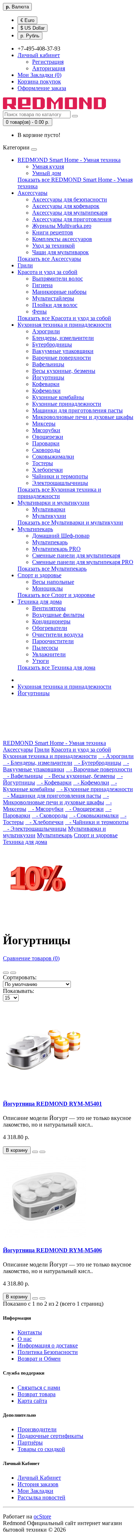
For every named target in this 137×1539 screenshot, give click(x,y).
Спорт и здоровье (39, 575)
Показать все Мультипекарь (52, 568)
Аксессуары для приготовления (71, 219)
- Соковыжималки (94, 815)
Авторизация (48, 68)
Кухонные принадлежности (66, 404)
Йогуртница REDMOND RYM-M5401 (52, 1104)
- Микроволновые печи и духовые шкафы (56, 799)
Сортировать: (20, 977)
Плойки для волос (54, 305)
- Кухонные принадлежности (94, 789)
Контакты (30, 1332)
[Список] (6, 973)
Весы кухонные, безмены (63, 371)
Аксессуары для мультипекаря (69, 212)
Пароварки (46, 443)
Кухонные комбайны (58, 397)
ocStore (42, 1516)
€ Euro (27, 20)
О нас (25, 1339)
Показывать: (18, 991)
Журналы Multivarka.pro (61, 226)
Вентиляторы (49, 608)
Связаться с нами (39, 1387)
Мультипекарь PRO (56, 549)
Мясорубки (46, 430)
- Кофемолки (91, 782)
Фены (39, 311)
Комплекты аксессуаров (62, 239)
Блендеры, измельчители (63, 338)
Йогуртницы (48, 377)
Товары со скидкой (41, 1449)
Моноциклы (47, 588)
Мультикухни (49, 516)
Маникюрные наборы (59, 292)
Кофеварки (46, 384)
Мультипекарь (35, 529)
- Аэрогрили (116, 756)
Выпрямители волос (57, 278)
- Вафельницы (23, 776)
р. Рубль (29, 35)
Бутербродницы (52, 344)
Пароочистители (53, 641)
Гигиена (42, 285)
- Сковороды (50, 815)
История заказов (38, 1484)
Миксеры (44, 423)
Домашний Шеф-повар (61, 536)
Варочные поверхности (61, 358)
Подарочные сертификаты (50, 1436)
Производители (37, 1429)
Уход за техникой (53, 245)
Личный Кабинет (39, 1478)
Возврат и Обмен (39, 1359)
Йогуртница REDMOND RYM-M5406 (52, 1250)
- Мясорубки (46, 809)
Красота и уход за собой (47, 272)
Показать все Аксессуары (49, 259)
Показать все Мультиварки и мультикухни (70, 522)
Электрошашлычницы (60, 483)
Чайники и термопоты (60, 476)
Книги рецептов (52, 232)
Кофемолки (46, 390)
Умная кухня (48, 166)
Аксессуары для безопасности (69, 199)
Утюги (40, 661)
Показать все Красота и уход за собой (64, 318)
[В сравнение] (42, 1152)
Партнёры (30, 1442)
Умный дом (46, 173)
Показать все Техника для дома (56, 667)
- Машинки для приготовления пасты (52, 796)
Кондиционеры (51, 621)
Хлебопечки (47, 470)
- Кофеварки (54, 782)
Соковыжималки (53, 456)
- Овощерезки (84, 809)
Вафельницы (48, 364)
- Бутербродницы (97, 763)
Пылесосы (45, 648)
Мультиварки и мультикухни (54, 503)
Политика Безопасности (48, 1352)
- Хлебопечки (44, 822)
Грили (25, 265)
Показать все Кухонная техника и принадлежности (59, 492)
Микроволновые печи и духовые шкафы (82, 417)
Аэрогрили (46, 331)
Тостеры (42, 463)
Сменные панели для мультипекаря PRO (82, 562)
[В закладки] (35, 1152)
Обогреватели (49, 628)
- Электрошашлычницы (34, 829)
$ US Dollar (32, 28)
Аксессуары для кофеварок (65, 206)
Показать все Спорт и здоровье (56, 595)
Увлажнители (49, 654)
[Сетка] (13, 973)
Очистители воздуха (57, 634)
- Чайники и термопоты (97, 822)
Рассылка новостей (41, 1497)
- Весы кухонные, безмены (79, 776)
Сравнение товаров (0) (31, 958)
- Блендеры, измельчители (37, 763)
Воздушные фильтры (58, 615)
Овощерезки (47, 437)
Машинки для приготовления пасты (77, 410)
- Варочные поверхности (99, 769)
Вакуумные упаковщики (63, 351)
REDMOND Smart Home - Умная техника (69, 160)
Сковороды (46, 450)
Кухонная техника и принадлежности (64, 325)
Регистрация (48, 62)
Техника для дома (40, 601)
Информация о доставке (48, 1345)
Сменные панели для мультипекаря (76, 555)
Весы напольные (53, 582)
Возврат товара (37, 1394)
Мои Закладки (35, 1491)
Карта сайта (32, 1401)
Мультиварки (48, 509)
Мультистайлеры (53, 298)
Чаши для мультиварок (60, 252)
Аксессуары (32, 193)
